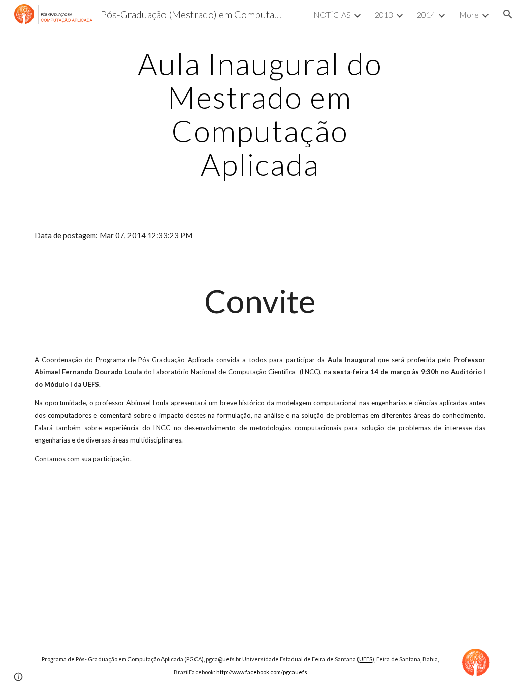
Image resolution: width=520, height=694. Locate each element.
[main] (260, 114)
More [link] (469, 14)
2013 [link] (384, 14)
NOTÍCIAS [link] (332, 14)
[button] (508, 14)
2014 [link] (426, 14)
